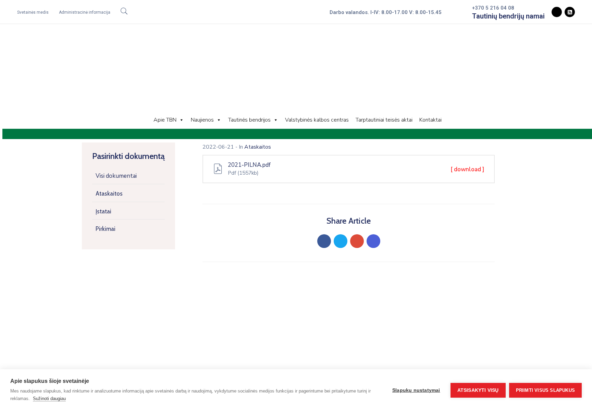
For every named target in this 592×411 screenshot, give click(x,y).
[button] (33, 12)
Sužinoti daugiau (49, 398)
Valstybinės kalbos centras (317, 120)
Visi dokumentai (116, 176)
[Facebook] (324, 241)
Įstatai (103, 211)
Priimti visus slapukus (545, 390)
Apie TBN (164, 120)
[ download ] (467, 169)
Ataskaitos (109, 193)
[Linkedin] (373, 241)
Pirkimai (105, 228)
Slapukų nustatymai (416, 390)
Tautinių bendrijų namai (508, 16)
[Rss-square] (570, 12)
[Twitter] (340, 241)
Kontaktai (430, 120)
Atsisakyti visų (478, 390)
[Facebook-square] (557, 12)
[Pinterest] (357, 241)
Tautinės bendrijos (249, 120)
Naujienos (202, 120)
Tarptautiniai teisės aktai (384, 120)
